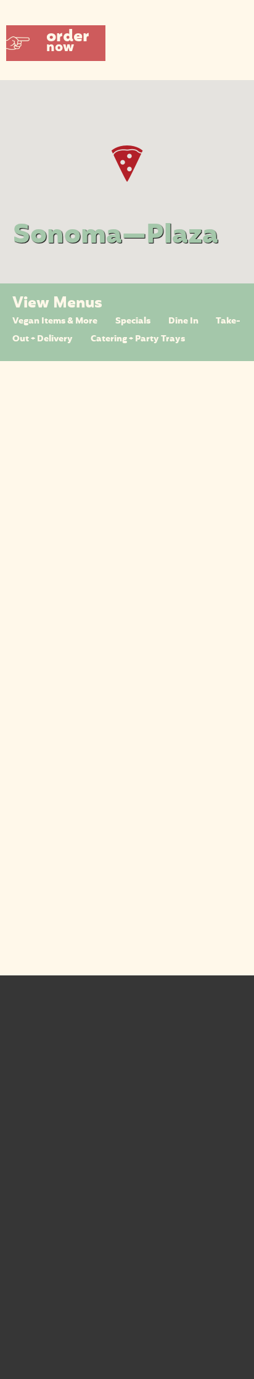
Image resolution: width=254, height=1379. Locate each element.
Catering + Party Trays (138, 339)
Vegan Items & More (54, 321)
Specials (132, 321)
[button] (55, 43)
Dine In (183, 321)
